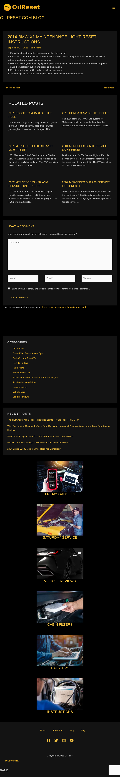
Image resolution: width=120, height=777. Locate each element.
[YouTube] (72, 740)
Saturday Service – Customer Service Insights (35, 377)
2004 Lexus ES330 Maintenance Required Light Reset (34, 449)
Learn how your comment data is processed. (64, 307)
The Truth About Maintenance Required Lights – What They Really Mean (43, 420)
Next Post (110, 88)
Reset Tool (57, 730)
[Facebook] (48, 740)
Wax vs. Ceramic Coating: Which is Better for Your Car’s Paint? (38, 442)
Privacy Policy (12, 761)
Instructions (35, 48)
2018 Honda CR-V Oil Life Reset (85, 113)
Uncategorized (20, 387)
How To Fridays (20, 363)
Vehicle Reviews (21, 397)
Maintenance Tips (21, 372)
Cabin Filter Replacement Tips (28, 353)
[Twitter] (56, 740)
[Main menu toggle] (114, 8)
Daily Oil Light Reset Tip (24, 358)
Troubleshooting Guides (24, 382)
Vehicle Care (19, 392)
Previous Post (11, 88)
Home (43, 730)
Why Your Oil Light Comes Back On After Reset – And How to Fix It (40, 436)
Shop (71, 730)
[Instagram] (64, 740)
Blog (83, 730)
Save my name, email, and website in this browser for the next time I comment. (51, 289)
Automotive (18, 348)
